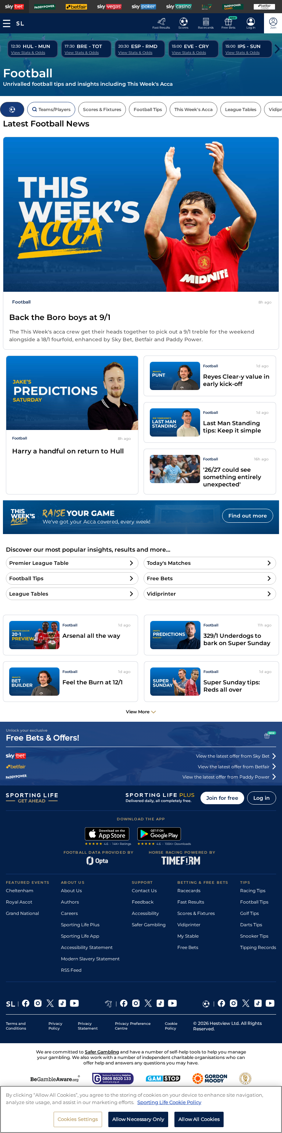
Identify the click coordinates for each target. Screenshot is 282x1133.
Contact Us (144, 890)
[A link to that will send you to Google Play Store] (164, 837)
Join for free (222, 798)
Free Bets (187, 947)
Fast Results (190, 902)
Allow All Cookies (199, 1119)
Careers (69, 913)
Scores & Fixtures (196, 913)
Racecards (188, 890)
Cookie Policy (171, 1026)
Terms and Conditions (16, 1026)
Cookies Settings (78, 1119)
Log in (261, 798)
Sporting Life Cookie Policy (169, 1102)
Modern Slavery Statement (90, 958)
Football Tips (254, 902)
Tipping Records (258, 947)
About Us (71, 890)
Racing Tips (252, 890)
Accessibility (145, 913)
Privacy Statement (88, 1026)
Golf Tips (249, 913)
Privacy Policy (55, 1026)
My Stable (188, 936)
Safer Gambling (149, 924)
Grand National (22, 913)
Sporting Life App (80, 936)
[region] (141, 1109)
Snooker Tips (254, 936)
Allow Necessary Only (138, 1119)
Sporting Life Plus (80, 924)
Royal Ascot (19, 902)
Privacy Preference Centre (133, 1026)
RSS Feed (71, 970)
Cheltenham (19, 890)
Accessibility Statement (87, 947)
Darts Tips (251, 924)
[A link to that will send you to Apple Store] (108, 837)
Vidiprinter (188, 924)
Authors (70, 902)
